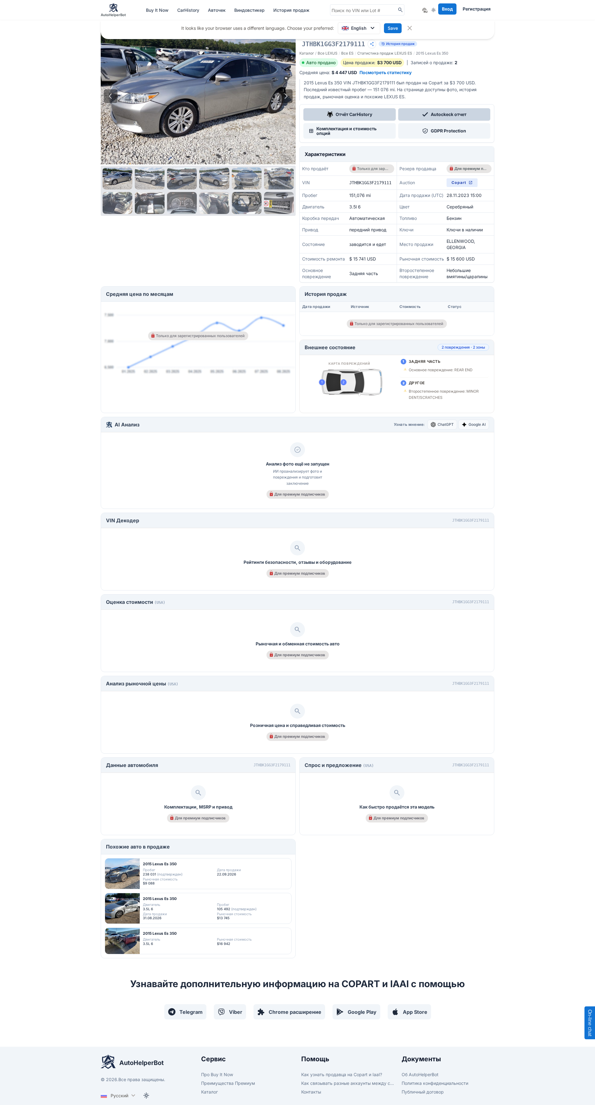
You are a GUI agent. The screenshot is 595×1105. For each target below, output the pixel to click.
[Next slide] (286, 96)
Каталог (306, 53)
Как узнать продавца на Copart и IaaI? (341, 1074)
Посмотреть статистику (385, 72)
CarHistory (189, 10)
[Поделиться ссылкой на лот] (372, 44)
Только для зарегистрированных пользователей (373, 168)
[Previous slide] (110, 96)
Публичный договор (423, 1091)
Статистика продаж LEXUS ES (384, 53)
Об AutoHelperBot (420, 1074)
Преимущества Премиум (228, 1083)
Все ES (347, 53)
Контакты (311, 1091)
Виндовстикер (250, 10)
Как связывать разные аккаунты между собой (347, 1083)
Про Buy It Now (217, 1074)
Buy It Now (158, 10)
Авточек (217, 10)
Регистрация (477, 8)
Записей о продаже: (434, 62)
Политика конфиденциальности (435, 1083)
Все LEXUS (327, 53)
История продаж (291, 10)
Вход (447, 8)
